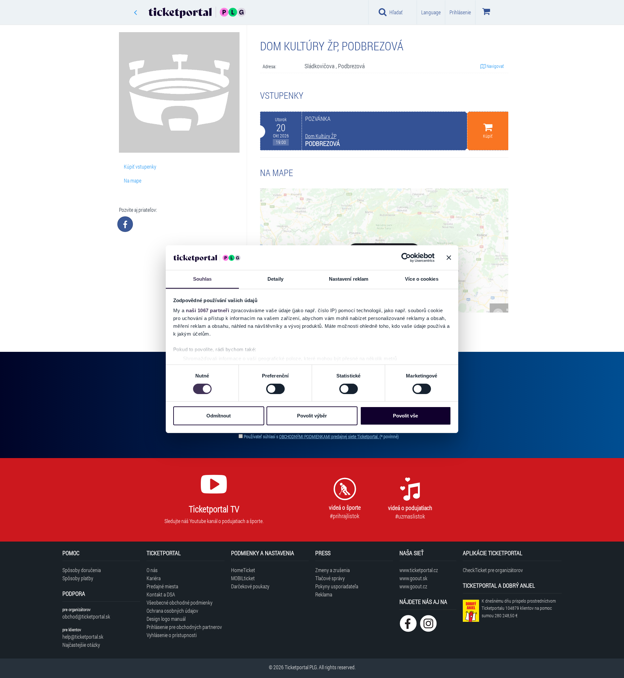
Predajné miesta (162, 586)
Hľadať (396, 12)
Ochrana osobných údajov (172, 610)
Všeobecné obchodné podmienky (180, 602)
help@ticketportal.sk (82, 636)
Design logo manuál (166, 618)
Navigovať (495, 66)
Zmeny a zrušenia (332, 570)
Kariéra (154, 578)
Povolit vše (405, 415)
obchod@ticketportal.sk (86, 616)
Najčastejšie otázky (81, 644)
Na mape (132, 180)
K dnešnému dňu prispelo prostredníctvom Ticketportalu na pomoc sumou (519, 608)
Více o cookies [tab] (421, 279)
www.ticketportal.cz (418, 570)
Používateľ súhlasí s (321, 436)
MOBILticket (243, 578)
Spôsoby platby (77, 578)
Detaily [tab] (275, 279)
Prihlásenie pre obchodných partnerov (184, 626)
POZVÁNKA (318, 118)
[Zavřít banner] (449, 257)
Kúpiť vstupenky (140, 166)
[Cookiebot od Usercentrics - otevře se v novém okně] (406, 257)
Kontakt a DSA (161, 594)
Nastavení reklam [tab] (349, 279)
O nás (152, 570)
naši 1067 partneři (207, 310)
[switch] (275, 389)
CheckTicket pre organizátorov (493, 570)
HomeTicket (243, 570)
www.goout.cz (413, 586)
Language (431, 12)
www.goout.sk (413, 578)
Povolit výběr (312, 415)
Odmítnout (218, 415)
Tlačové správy (330, 578)
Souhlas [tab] (202, 279)
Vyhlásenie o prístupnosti (172, 635)
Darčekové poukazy (250, 586)
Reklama (323, 594)
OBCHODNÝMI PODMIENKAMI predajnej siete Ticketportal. (329, 436)
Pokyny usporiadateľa (336, 586)
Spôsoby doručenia (81, 570)
